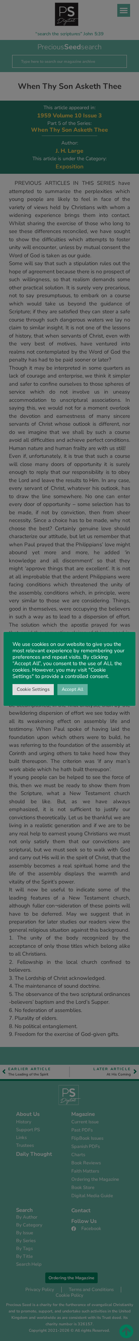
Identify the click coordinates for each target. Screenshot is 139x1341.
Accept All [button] (72, 689)
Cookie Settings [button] (33, 689)
